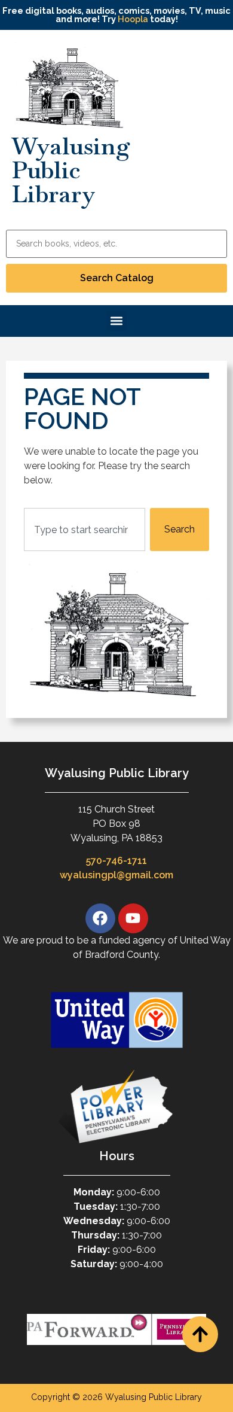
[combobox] (84, 529)
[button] (117, 321)
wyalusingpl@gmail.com (116, 875)
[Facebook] (100, 918)
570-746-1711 (116, 860)
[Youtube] (133, 918)
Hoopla (133, 19)
